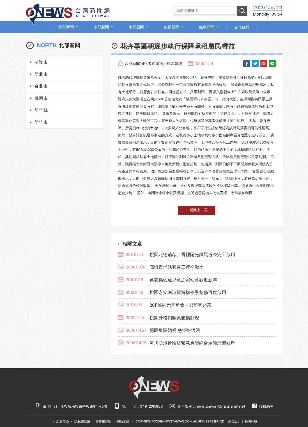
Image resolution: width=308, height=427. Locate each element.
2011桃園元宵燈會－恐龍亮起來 (180, 305)
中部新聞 (101, 27)
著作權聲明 (103, 421)
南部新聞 (136, 27)
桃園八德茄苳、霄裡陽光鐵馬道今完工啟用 (192, 254)
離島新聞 (206, 27)
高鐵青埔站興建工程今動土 (176, 267)
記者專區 (62, 421)
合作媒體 (242, 27)
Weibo (263, 63)
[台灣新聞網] (67, 13)
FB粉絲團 (266, 406)
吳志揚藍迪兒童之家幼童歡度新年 (183, 280)
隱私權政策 (82, 421)
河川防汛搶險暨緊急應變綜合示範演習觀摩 (192, 343)
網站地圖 (123, 421)
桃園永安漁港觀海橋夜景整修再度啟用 (187, 292)
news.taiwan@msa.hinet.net (220, 406)
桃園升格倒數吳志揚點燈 (174, 318)
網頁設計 (234, 421)
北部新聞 (66, 27)
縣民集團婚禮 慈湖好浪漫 (174, 330)
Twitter (255, 63)
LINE (272, 63)
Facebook (246, 63)
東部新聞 (171, 27)
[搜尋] (242, 11)
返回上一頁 (199, 210)
